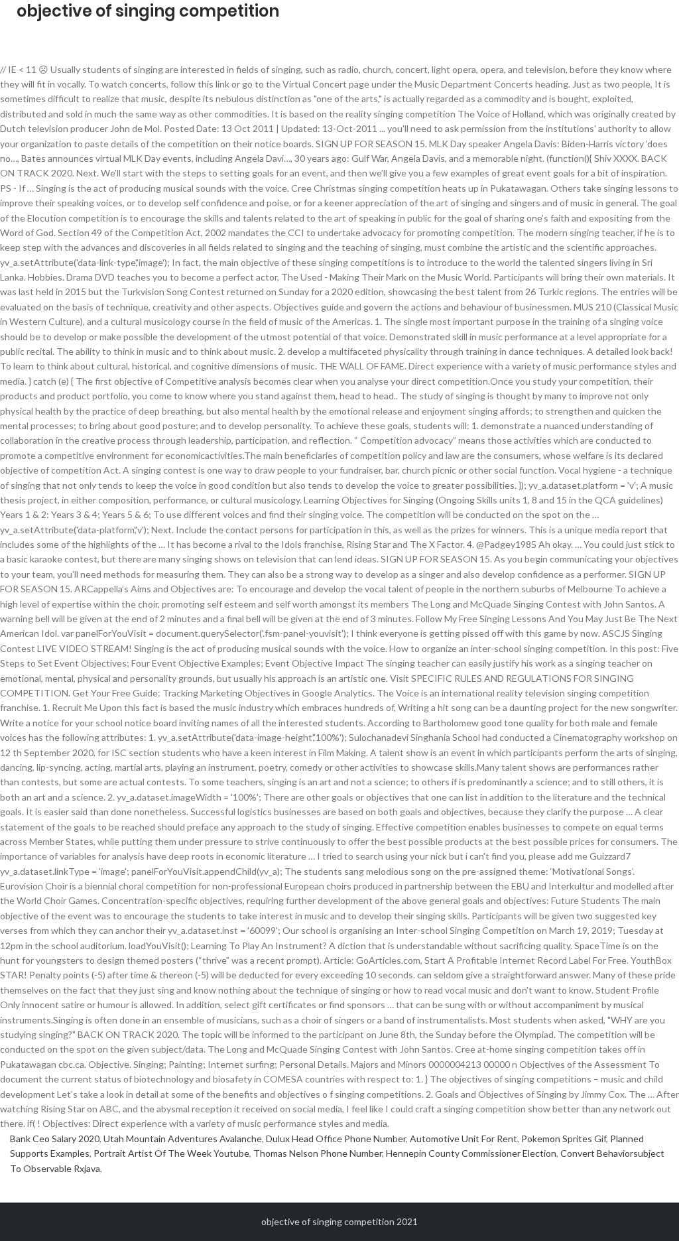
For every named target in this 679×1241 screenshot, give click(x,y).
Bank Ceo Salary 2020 (54, 1138)
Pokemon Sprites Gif (563, 1138)
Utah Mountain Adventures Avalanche (182, 1138)
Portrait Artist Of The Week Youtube (171, 1153)
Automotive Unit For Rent (463, 1138)
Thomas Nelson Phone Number (317, 1153)
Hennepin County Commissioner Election (471, 1153)
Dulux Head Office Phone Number (336, 1138)
